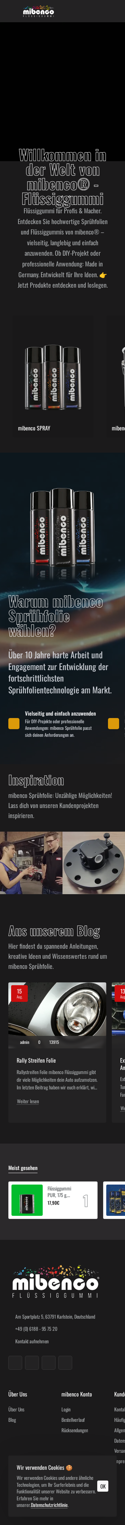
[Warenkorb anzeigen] (112, 11)
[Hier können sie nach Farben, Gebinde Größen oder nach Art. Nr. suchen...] (99, 11)
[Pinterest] (65, 1363)
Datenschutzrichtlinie (49, 1504)
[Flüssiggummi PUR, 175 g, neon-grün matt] (27, 1200)
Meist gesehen (23, 1167)
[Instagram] (32, 1363)
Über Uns (17, 1394)
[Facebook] (15, 1363)
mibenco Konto (76, 1394)
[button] (50, 1211)
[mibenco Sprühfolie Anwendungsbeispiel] (31, 863)
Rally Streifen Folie (36, 1060)
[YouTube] (49, 1363)
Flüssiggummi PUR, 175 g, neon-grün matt (59, 1191)
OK (103, 1486)
